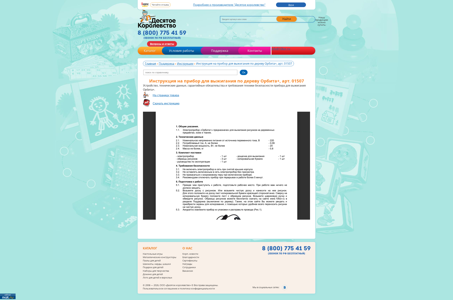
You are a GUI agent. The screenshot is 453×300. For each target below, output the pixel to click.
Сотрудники (189, 267)
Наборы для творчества (156, 271)
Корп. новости (190, 254)
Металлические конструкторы (159, 257)
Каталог (150, 50)
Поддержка (219, 50)
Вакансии (187, 271)
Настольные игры (153, 254)
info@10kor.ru (280, 49)
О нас (187, 248)
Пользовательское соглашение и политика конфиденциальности (179, 288)
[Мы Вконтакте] (284, 287)
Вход (291, 4)
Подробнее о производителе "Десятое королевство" (229, 5)
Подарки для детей (153, 267)
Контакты (255, 50)
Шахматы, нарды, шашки (157, 264)
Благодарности (190, 257)
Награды (187, 264)
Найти (286, 19)
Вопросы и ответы (162, 43)
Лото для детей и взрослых (157, 277)
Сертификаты (189, 260)
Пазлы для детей (152, 260)
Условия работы (181, 50)
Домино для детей (153, 274)
